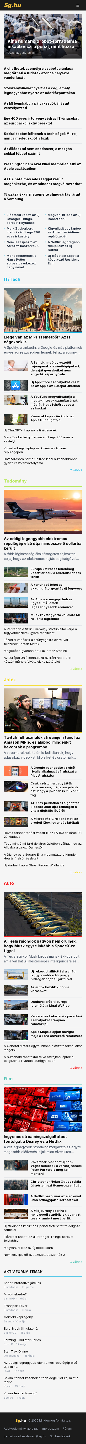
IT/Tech (12, 279)
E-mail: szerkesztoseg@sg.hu (25, 1436)
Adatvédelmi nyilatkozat (21, 1428)
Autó (9, 883)
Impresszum (50, 1428)
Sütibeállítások (60, 1436)
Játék (10, 679)
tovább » (76, 470)
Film (8, 1078)
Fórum (67, 1428)
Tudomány (15, 480)
